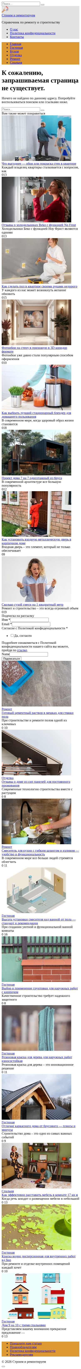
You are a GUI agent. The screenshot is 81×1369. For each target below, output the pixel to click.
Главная (15, 44)
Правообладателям (23, 1347)
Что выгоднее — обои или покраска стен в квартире (39, 163)
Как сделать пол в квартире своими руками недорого (39, 286)
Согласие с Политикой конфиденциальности (35, 628)
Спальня (16, 62)
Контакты (17, 37)
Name (6, 654)
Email (7, 624)
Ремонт (15, 59)
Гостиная (16, 47)
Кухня (14, 51)
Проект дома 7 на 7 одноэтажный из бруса (32, 478)
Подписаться (11, 658)
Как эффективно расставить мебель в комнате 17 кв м (40, 1195)
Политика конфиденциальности (32, 33)
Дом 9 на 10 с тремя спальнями (24, 1325)
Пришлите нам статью (26, 1343)
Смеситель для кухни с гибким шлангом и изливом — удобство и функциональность (40, 852)
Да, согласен (23, 635)
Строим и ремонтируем (18, 15)
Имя (6, 619)
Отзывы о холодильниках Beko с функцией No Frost (39, 225)
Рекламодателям (21, 1354)
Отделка (16, 55)
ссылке (22, 650)
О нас (14, 29)
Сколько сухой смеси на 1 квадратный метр (32, 604)
